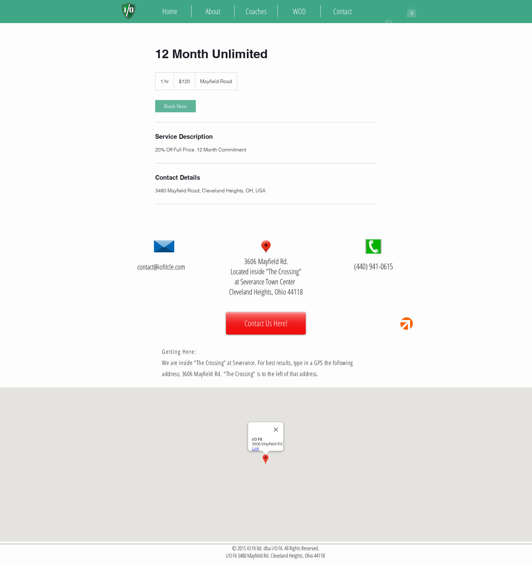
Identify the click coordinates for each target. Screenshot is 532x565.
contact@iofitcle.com (161, 267)
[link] (175, 106)
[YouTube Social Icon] (528, 11)
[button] (411, 11)
